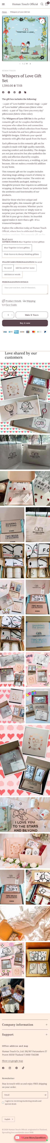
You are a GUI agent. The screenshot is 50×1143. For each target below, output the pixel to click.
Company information (17, 1024)
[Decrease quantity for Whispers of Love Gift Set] (4, 315)
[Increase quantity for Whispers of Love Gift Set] (12, 315)
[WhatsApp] (20, 92)
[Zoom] (42, 21)
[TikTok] (25, 1068)
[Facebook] (3, 92)
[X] (9, 92)
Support (8, 1034)
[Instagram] (12, 1068)
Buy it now (25, 323)
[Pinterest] (15, 92)
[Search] (42, 4)
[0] (46, 4)
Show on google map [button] (12, 1061)
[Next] (30, 63)
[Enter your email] (45, 1095)
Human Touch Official (25, 4)
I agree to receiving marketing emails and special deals (23, 1102)
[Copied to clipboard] (25, 92)
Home (4, 12)
